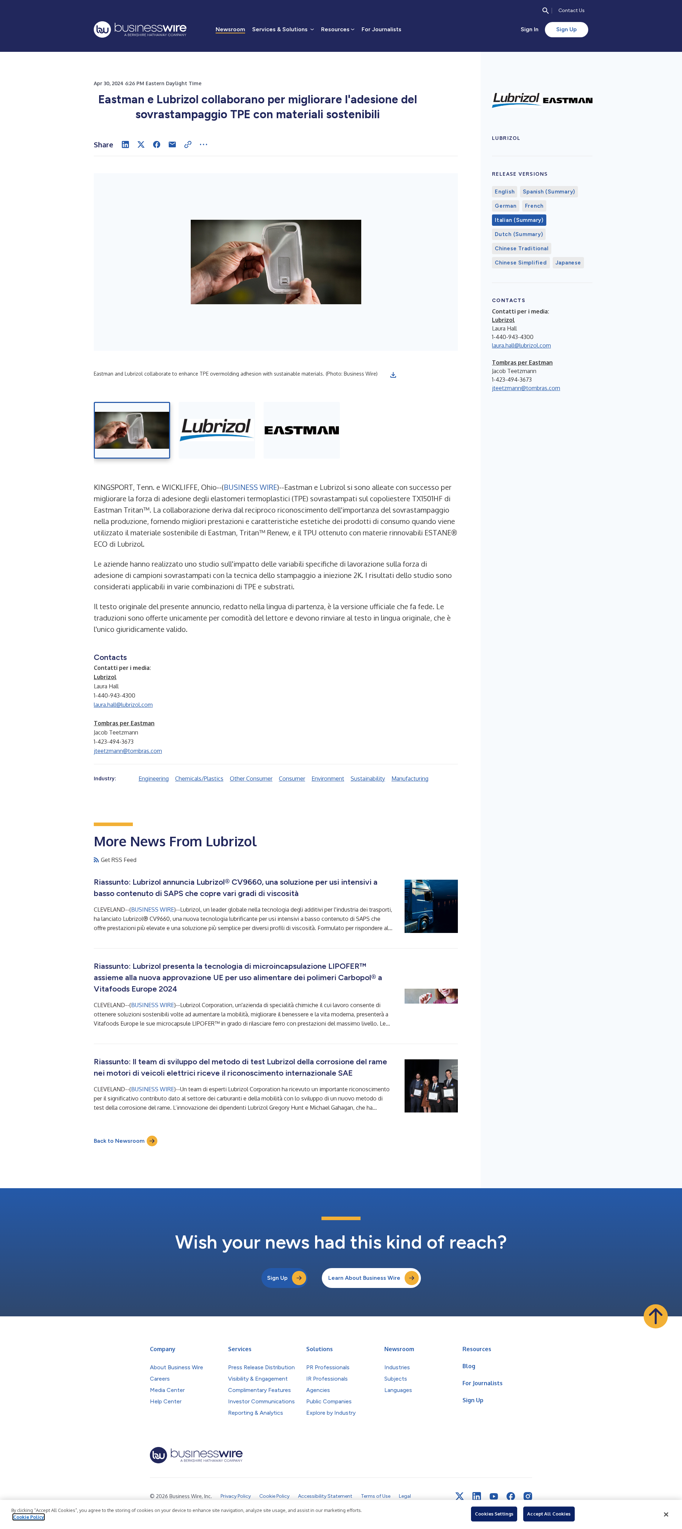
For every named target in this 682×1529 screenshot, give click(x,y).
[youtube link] (493, 1496)
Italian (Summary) (519, 220)
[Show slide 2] (217, 430)
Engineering (154, 778)
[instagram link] (528, 1496)
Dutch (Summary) (519, 234)
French (534, 206)
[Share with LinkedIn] (125, 144)
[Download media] (393, 375)
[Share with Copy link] (188, 144)
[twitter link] (459, 1496)
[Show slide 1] (132, 430)
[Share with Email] (172, 144)
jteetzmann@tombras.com (128, 750)
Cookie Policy (28, 1517)
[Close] (666, 1514)
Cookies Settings (494, 1514)
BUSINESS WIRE (250, 487)
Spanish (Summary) (549, 192)
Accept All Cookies (548, 1514)
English (504, 192)
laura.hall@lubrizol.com (123, 704)
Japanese (568, 263)
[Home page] (140, 29)
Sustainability (368, 778)
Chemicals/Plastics (199, 778)
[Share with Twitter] (141, 144)
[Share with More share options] (203, 144)
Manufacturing (409, 778)
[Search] (545, 10)
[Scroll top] (656, 1316)
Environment (328, 778)
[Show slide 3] (302, 430)
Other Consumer (251, 778)
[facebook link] (511, 1496)
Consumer (292, 778)
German (505, 206)
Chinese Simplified (521, 263)
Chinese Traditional (521, 248)
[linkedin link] (476, 1496)
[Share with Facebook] (156, 144)
